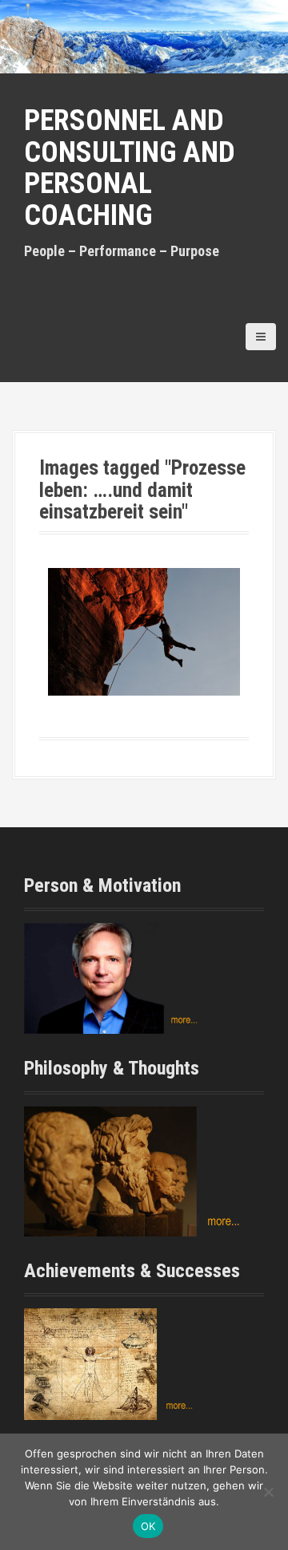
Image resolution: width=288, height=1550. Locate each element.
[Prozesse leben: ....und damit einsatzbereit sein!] (144, 632)
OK (148, 1526)
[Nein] (268, 1492)
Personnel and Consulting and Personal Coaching (129, 168)
